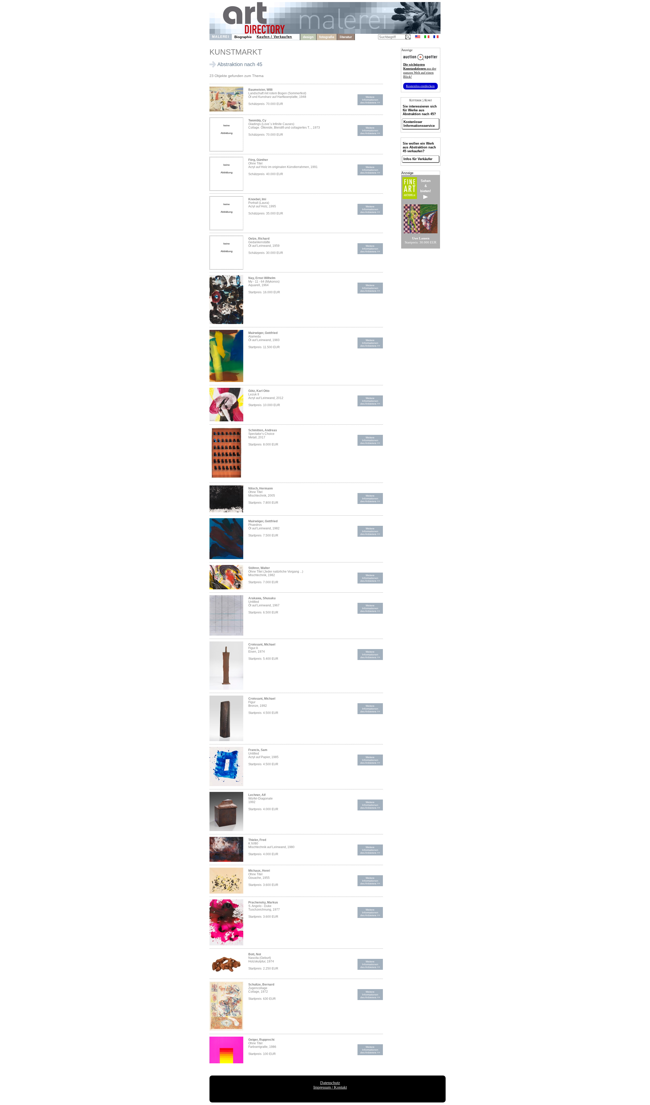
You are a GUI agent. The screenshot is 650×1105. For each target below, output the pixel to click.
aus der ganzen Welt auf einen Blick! (419, 71)
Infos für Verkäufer (417, 159)
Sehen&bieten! (425, 186)
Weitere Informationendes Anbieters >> (370, 100)
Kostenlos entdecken (420, 86)
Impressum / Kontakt (330, 1087)
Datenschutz (330, 1083)
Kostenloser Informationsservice (419, 124)
